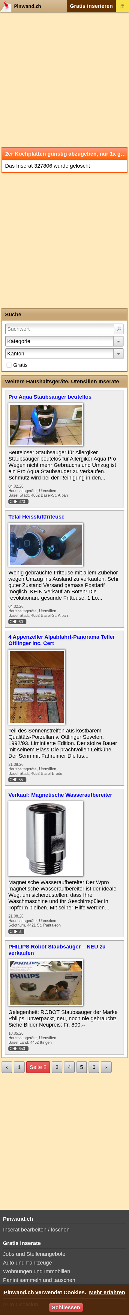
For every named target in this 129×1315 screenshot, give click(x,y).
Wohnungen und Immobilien (36, 1271)
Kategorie (18, 341)
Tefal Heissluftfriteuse (36, 517)
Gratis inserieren (91, 6)
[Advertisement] (64, 79)
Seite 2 (38, 1067)
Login (122, 6)
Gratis (20, 365)
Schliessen (66, 1307)
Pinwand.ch (22, 6)
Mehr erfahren (107, 1292)
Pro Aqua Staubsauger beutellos (50, 397)
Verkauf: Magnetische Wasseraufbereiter (60, 795)
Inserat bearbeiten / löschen (36, 1230)
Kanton (15, 354)
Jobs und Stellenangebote (34, 1254)
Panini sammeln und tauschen (39, 1280)
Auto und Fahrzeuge (27, 1263)
